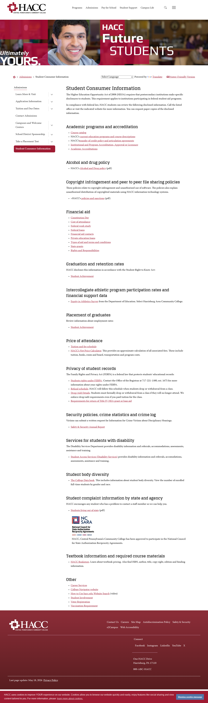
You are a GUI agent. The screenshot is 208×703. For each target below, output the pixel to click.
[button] (166, 8)
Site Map (136, 622)
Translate (157, 77)
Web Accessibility (129, 627)
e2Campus (112, 627)
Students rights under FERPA (86, 381)
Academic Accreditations (84, 149)
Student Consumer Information (33, 149)
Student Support (128, 8)
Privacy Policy (50, 680)
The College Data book (83, 480)
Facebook (140, 646)
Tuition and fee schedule (84, 347)
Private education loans (83, 238)
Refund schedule (79, 389)
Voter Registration (80, 602)
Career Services (79, 585)
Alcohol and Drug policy (93, 168)
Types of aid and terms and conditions (91, 242)
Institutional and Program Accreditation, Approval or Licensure (104, 145)
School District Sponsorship (30, 134)
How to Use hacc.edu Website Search (90, 594)
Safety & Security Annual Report (88, 427)
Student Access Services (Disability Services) (94, 457)
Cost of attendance (80, 222)
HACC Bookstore (80, 562)
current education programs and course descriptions (107, 137)
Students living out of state (85, 510)
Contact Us (113, 622)
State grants (77, 246)
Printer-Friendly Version (182, 77)
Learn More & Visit (26, 94)
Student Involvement (82, 598)
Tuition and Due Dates (27, 108)
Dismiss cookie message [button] (190, 697)
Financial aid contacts (82, 234)
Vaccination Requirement (84, 606)
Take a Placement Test (27, 141)
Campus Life (147, 8)
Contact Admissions (26, 116)
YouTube (176, 646)
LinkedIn (165, 646)
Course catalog (78, 133)
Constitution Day (80, 218)
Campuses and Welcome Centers (28, 125)
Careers (125, 622)
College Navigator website (84, 589)
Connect (138, 639)
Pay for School (108, 8)
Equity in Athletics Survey (84, 301)
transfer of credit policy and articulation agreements (106, 141)
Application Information (28, 101)
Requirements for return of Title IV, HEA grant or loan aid (101, 401)
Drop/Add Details (80, 393)
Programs (77, 8)
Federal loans (78, 230)
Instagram (152, 646)
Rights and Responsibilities (85, 250)
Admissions (92, 8)
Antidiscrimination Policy (156, 622)
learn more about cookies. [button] (70, 698)
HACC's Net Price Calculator (86, 351)
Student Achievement (82, 276)
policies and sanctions (92, 198)
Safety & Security (181, 622)
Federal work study (81, 226)
